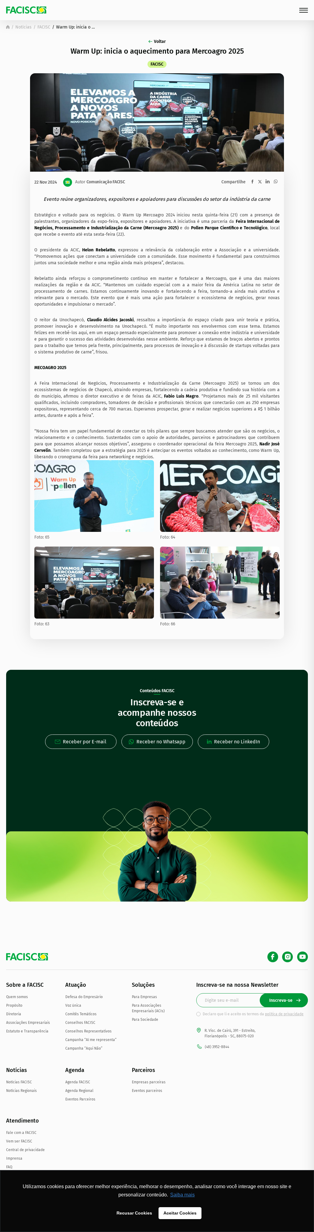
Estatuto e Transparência (27, 1031)
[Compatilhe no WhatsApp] (276, 181)
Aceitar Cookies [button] (180, 1213)
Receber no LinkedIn (237, 742)
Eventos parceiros (147, 1091)
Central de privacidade (25, 1150)
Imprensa (14, 1158)
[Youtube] (302, 957)
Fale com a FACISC (21, 1133)
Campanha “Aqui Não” (83, 1048)
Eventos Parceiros (80, 1099)
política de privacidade (284, 1014)
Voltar (160, 41)
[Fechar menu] (303, 10)
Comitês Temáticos (81, 1014)
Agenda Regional (79, 1091)
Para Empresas (144, 997)
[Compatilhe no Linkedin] (267, 181)
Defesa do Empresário (84, 997)
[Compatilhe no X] (259, 182)
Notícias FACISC (19, 1082)
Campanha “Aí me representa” (91, 1040)
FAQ (9, 1167)
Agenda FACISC (77, 1082)
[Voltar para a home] (8, 27)
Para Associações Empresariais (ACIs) (148, 1008)
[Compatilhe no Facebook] (252, 181)
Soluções (143, 985)
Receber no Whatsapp (161, 742)
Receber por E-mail (84, 742)
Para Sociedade (145, 1019)
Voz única (73, 1005)
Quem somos (17, 997)
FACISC (43, 27)
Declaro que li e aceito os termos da (253, 1014)
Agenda (74, 1070)
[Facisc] (26, 9)
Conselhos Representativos (88, 1031)
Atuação (75, 985)
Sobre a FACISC (25, 985)
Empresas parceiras (149, 1082)
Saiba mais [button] (182, 1194)
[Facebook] (272, 957)
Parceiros (143, 1070)
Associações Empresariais (28, 1022)
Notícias (23, 27)
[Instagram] (287, 957)
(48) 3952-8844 (217, 1047)
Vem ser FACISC (19, 1141)
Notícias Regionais (21, 1091)
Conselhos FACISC (80, 1022)
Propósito (14, 1005)
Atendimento (22, 1120)
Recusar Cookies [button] (134, 1213)
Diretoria (13, 1014)
